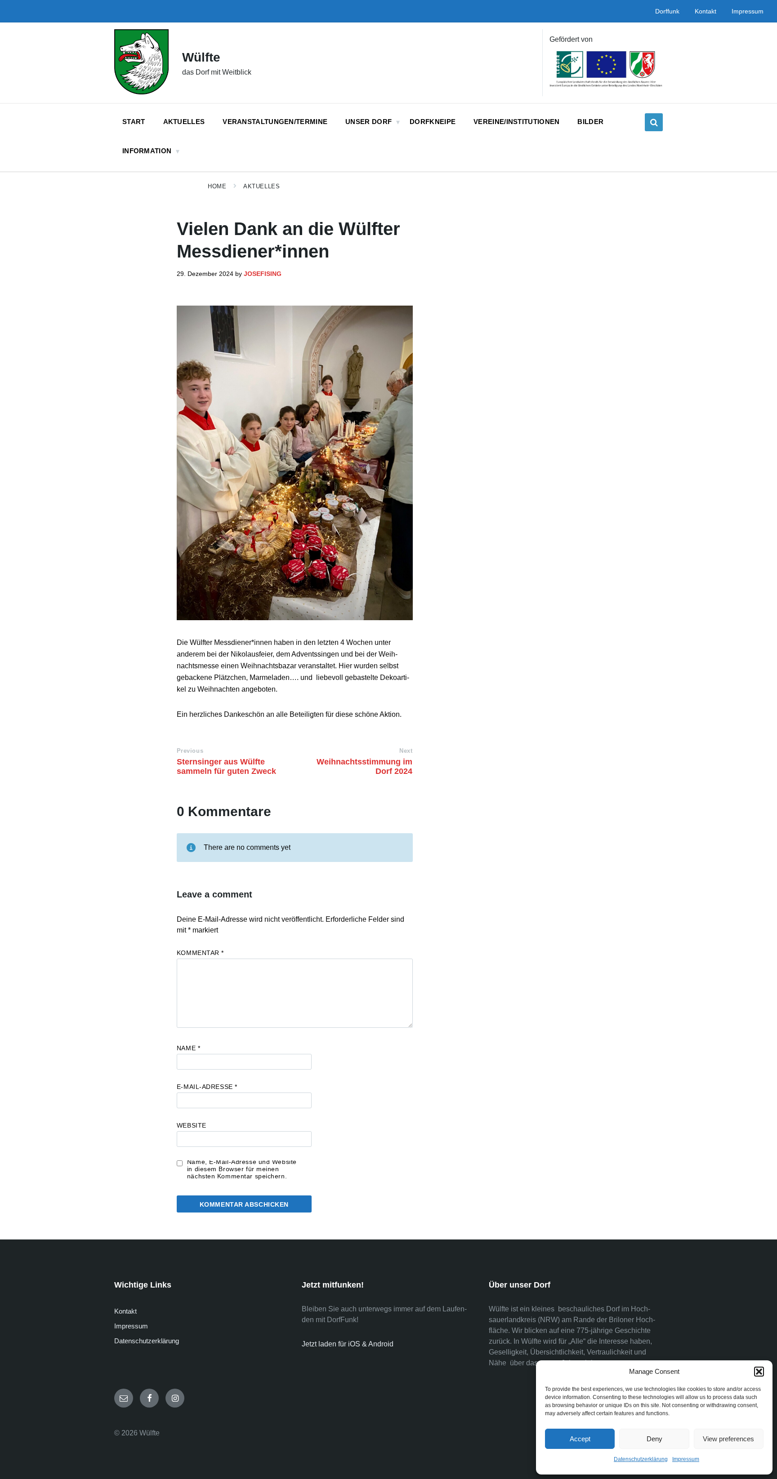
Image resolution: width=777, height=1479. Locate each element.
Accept (580, 1439)
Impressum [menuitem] (748, 11)
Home (217, 186)
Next (405, 750)
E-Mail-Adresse (207, 1086)
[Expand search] (654, 122)
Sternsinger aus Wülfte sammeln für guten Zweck (226, 766)
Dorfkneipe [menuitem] (432, 121)
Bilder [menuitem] (590, 121)
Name (188, 1048)
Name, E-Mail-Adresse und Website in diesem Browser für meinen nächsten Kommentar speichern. (242, 1169)
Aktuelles (261, 186)
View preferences (728, 1439)
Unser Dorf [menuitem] (368, 121)
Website (191, 1125)
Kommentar (200, 952)
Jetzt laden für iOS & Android (347, 1344)
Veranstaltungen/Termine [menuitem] (275, 121)
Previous (190, 750)
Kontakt (125, 1311)
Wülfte (201, 57)
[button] (759, 1371)
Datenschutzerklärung (641, 1459)
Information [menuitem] (146, 151)
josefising (262, 273)
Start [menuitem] (133, 121)
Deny (654, 1439)
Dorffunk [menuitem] (667, 11)
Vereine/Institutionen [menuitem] (516, 121)
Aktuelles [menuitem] (184, 121)
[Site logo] (141, 92)
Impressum (685, 1459)
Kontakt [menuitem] (705, 11)
